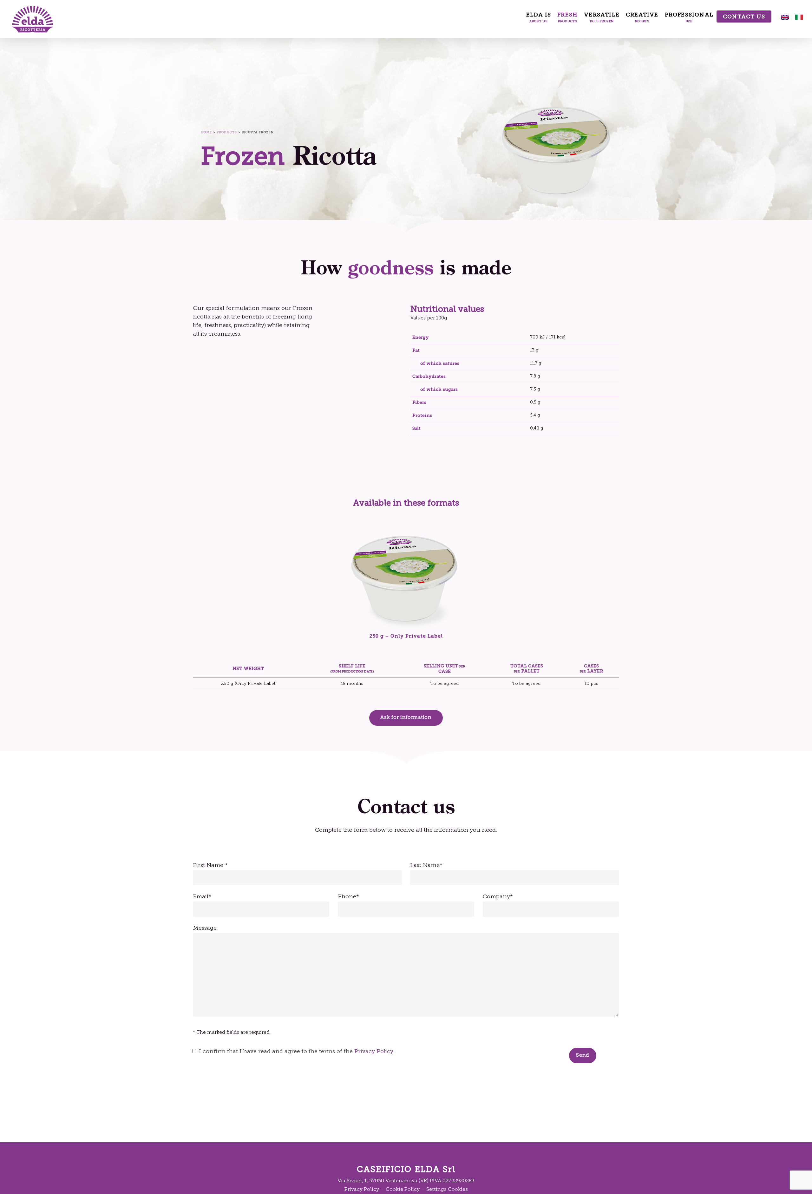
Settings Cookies (447, 1189)
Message (205, 928)
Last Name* (426, 866)
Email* (202, 897)
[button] (405, 718)
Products (227, 132)
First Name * (210, 866)
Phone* (348, 897)
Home (206, 132)
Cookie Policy (403, 1189)
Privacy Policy (373, 1052)
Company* (498, 897)
